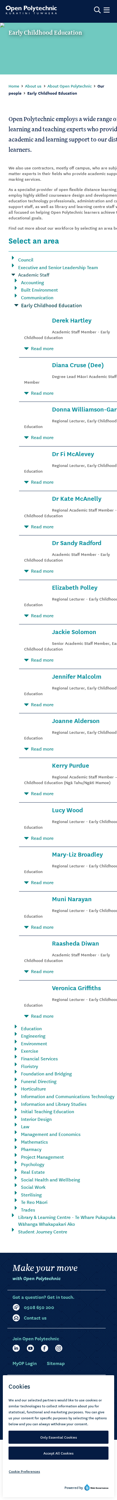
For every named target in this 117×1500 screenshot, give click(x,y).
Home (14, 86)
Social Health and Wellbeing (50, 1179)
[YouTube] (30, 1348)
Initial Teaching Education (47, 1111)
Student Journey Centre (42, 1231)
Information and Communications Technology (67, 1096)
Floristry (29, 1066)
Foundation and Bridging (46, 1073)
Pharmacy (31, 1149)
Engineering (33, 1035)
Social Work (33, 1186)
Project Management (42, 1156)
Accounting (32, 282)
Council (26, 259)
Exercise (29, 1050)
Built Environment (39, 289)
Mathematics (34, 1141)
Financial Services (39, 1058)
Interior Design (36, 1118)
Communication (37, 297)
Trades (28, 1209)
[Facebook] (44, 1348)
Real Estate (33, 1171)
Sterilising (31, 1194)
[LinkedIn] (16, 1348)
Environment (34, 1043)
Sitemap (56, 1362)
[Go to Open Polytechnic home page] (31, 10)
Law (25, 1126)
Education (31, 1028)
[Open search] (97, 10)
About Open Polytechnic (69, 86)
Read (42, 348)
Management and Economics (51, 1134)
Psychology (32, 1164)
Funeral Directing (39, 1081)
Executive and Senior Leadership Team (58, 267)
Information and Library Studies (54, 1103)
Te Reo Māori (34, 1201)
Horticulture (33, 1088)
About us (33, 86)
